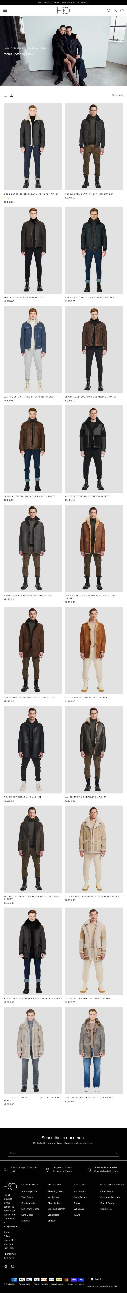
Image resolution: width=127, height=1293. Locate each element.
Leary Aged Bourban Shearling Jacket (90, 397)
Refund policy (9, 1284)
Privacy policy (25, 1284)
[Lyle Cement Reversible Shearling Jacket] (94, 849)
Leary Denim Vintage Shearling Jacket (29, 397)
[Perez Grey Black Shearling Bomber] (94, 146)
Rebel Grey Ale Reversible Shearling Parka (33, 998)
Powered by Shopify (108, 1286)
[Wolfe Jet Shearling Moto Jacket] (94, 449)
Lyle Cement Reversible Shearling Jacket (93, 896)
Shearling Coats (29, 1191)
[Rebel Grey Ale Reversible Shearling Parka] (33, 951)
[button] (5, 10)
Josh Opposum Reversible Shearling (89, 1098)
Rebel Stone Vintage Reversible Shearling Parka (32, 1099)
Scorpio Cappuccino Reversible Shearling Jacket (32, 897)
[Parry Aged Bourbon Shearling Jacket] (33, 449)
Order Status (106, 1191)
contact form (10, 1214)
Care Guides (80, 1197)
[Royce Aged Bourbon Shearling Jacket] (33, 650)
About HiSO (80, 1191)
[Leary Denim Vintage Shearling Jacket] (33, 349)
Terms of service (41, 1284)
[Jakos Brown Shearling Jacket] (94, 749)
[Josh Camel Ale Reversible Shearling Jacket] (94, 548)
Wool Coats (27, 1197)
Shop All (25, 1220)
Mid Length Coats (30, 1209)
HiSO (96, 1286)
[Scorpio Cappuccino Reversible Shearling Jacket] (33, 849)
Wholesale (79, 1209)
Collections (18, 48)
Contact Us (106, 1209)
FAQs (77, 1215)
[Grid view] (5, 95)
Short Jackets (28, 1203)
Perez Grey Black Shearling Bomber (89, 194)
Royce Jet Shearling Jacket (22, 797)
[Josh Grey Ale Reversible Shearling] (33, 548)
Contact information (76, 1284)
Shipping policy (57, 1284)
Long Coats (27, 1215)
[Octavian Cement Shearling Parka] (94, 951)
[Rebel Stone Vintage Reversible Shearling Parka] (33, 1050)
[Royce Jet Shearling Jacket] (33, 749)
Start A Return (107, 1203)
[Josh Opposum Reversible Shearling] (94, 1050)
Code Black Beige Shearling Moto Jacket (31, 194)
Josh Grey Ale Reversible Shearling (28, 596)
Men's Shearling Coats (37, 48)
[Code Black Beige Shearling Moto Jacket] (33, 146)
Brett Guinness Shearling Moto (25, 298)
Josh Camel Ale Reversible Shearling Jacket (90, 597)
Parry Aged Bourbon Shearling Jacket (30, 496)
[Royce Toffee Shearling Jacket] (94, 650)
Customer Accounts (110, 1197)
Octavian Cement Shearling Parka (87, 998)
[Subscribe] (115, 1153)
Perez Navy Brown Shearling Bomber (89, 298)
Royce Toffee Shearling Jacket (86, 698)
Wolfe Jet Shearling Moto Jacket (87, 496)
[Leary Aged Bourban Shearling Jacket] (94, 349)
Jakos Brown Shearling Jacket (86, 797)
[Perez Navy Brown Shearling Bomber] (94, 250)
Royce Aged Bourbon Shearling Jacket (30, 698)
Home (6, 48)
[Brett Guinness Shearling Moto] (33, 250)
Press (77, 1203)
